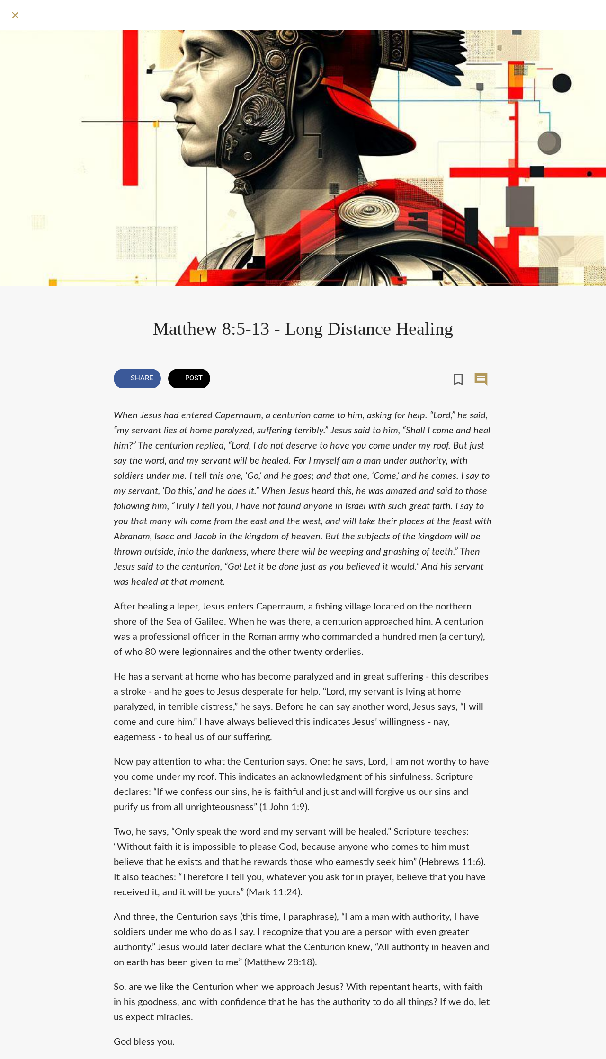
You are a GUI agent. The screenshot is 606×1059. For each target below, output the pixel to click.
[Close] (15, 15)
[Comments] (481, 379)
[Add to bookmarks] (458, 379)
